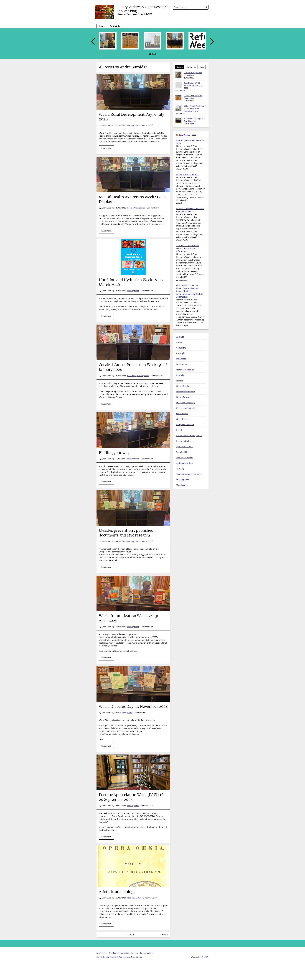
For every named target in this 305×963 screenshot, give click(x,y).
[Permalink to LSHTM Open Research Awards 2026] (178, 97)
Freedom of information (119, 953)
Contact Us (114, 26)
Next (212, 41)
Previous (93, 41)
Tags (202, 67)
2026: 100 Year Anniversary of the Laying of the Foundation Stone (195, 108)
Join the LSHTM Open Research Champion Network (190, 210)
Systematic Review (184, 457)
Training (180, 468)
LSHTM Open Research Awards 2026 (190, 142)
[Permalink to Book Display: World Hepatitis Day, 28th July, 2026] (178, 85)
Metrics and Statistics (186, 408)
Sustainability (182, 452)
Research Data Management (189, 435)
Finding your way (114, 452)
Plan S (179, 430)
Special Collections (184, 446)
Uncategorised (133, 125)
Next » (165, 934)
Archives (180, 337)
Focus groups (182, 364)
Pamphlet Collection (185, 424)
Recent (179, 67)
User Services (182, 485)
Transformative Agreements (189, 474)
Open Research (183, 419)
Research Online (183, 441)
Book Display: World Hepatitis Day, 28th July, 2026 (193, 85)
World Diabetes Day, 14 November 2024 (133, 706)
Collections (131, 375)
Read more (106, 148)
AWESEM (204, 957)
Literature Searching (185, 402)
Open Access (182, 413)
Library (179, 380)
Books (129, 208)
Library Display (183, 386)
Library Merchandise (185, 391)
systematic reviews (184, 463)
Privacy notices (146, 953)
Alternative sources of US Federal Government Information (187, 248)
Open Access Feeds (187, 135)
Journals (180, 375)
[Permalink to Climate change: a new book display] (178, 74)
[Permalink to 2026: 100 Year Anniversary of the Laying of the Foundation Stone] (178, 108)
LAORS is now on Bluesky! (187, 174)
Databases (181, 358)
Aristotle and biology (117, 891)
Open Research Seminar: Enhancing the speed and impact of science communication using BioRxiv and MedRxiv (189, 291)
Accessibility (102, 953)
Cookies (134, 953)
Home (102, 26)
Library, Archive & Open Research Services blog (142, 8)
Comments (191, 67)
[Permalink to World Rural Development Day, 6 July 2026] (178, 120)
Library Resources (184, 397)
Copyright (180, 353)
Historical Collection (135, 898)
